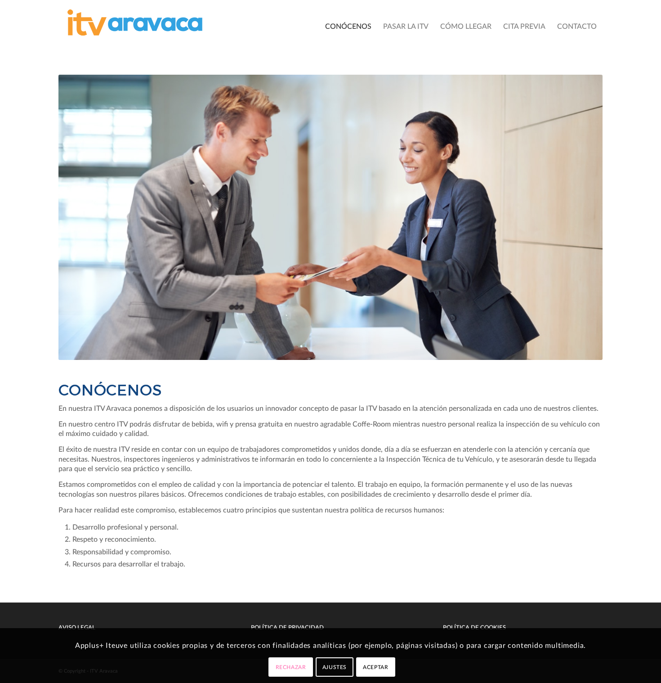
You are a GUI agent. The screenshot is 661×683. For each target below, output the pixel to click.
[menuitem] (348, 26)
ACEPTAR (375, 667)
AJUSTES (334, 667)
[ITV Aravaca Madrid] (134, 26)
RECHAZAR (291, 667)
